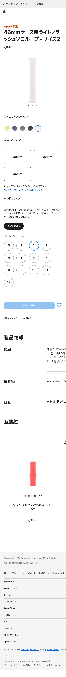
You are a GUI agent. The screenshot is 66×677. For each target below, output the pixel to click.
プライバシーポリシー (12, 665)
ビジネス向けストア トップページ (15, 4)
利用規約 (26, 665)
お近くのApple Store (30, 649)
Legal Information (52, 665)
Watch (15, 573)
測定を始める (14, 225)
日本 (5, 655)
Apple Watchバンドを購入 (34, 573)
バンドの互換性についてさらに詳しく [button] (21, 189)
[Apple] (5, 573)
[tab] (28, 105)
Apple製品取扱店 (52, 649)
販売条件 (36, 665)
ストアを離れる (37, 4)
